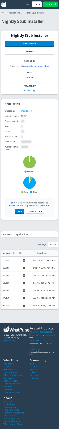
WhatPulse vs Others (13, 424)
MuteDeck (34, 340)
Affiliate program (11, 418)
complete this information (36, 66)
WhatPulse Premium (12, 375)
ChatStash (8, 389)
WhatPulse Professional (41, 331)
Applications (14, 12)
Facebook (34, 375)
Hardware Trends (11, 380)
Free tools (8, 386)
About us (7, 401)
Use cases (8, 378)
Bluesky (33, 369)
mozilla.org (29, 90)
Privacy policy (9, 407)
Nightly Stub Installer (34, 12)
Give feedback (9, 369)
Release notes (10, 372)
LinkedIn (33, 372)
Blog (32, 363)
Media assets (9, 415)
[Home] (2, 12)
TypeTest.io (35, 349)
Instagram (34, 378)
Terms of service (11, 409)
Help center (8, 363)
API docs (7, 366)
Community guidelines (13, 412)
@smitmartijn (9, 340)
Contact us (8, 404)
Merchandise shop (11, 421)
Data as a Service (11, 383)
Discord (33, 366)
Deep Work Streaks (12, 392)
